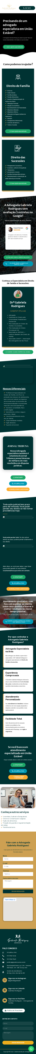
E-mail (5, 863)
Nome (5, 856)
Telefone (6, 871)
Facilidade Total (13, 719)
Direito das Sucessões (18, 159)
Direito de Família (18, 86)
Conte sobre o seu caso (10, 878)
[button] (5, 237)
